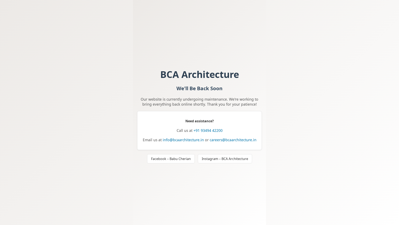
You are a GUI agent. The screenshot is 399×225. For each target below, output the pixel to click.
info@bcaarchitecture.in (183, 139)
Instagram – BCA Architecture (225, 158)
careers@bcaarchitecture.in (233, 139)
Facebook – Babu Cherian (171, 158)
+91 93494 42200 (208, 130)
